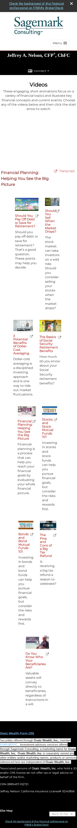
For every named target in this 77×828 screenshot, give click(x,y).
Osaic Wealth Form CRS (17, 733)
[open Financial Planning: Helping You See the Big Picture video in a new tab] (34, 421)
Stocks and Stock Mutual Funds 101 (47, 428)
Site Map (6, 810)
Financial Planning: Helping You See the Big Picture (25, 430)
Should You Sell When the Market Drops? (50, 221)
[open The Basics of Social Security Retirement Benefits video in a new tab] (59, 337)
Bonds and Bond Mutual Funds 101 (24, 542)
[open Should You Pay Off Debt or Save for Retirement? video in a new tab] (36, 216)
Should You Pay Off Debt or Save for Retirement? (25, 221)
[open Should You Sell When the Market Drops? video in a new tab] (57, 211)
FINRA (5, 744)
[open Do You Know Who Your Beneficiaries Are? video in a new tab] (47, 654)
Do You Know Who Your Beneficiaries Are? (35, 660)
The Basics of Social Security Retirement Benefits (48, 344)
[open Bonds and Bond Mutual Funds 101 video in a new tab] (31, 534)
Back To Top (60, 813)
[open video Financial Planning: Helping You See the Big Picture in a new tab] (55, 171)
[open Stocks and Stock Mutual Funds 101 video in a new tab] (55, 420)
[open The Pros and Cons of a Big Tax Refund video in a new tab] (54, 535)
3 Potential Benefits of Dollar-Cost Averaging (21, 344)
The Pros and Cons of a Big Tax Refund (46, 545)
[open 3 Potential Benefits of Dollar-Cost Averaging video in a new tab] (31, 336)
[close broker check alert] (71, 3)
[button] (60, 43)
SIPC (14, 744)
